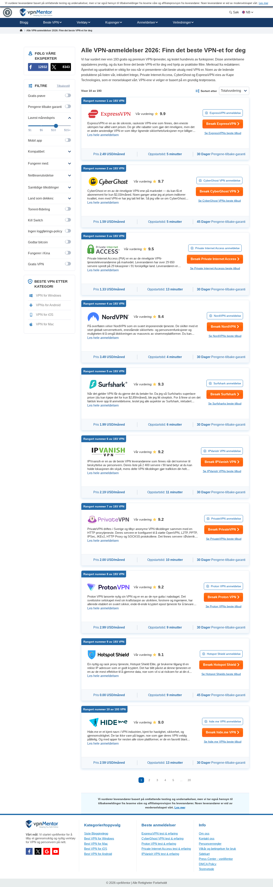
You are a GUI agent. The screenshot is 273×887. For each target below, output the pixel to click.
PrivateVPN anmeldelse (226, 518)
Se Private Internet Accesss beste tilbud (215, 268)
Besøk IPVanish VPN (220, 462)
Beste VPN (51, 22)
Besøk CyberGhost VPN (218, 191)
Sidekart (204, 853)
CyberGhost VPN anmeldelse (221, 180)
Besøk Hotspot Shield (219, 664)
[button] (7, 12)
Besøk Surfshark (223, 394)
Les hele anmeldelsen (103, 135)
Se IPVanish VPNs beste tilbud (222, 471)
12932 (42, 67)
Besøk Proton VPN (222, 597)
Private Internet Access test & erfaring (166, 848)
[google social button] (46, 851)
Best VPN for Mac (96, 843)
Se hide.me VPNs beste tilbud (222, 741)
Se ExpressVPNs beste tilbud (222, 133)
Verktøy (82, 22)
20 (189, 780)
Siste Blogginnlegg (96, 833)
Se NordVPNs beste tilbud (225, 335)
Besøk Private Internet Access (213, 259)
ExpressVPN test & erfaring (159, 833)
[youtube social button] (55, 851)
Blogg (24, 22)
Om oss (204, 833)
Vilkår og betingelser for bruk (217, 848)
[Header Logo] (36, 12)
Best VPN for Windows (99, 838)
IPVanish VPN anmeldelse (224, 451)
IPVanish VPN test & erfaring (160, 853)
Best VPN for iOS (95, 848)
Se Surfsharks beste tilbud (224, 403)
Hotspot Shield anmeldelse (224, 653)
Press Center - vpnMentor (216, 858)
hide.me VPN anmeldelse (225, 721)
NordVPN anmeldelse (227, 315)
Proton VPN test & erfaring (158, 843)
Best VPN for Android (98, 853)
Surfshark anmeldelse (227, 383)
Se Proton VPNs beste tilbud (223, 606)
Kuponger (112, 22)
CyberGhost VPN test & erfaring (162, 838)
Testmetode (206, 869)
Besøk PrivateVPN (222, 529)
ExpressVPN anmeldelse (225, 112)
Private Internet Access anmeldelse (217, 248)
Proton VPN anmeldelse (226, 586)
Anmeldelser (146, 22)
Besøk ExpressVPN (221, 123)
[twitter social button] (38, 851)
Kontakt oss (206, 838)
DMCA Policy (207, 864)
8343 (66, 67)
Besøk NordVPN (223, 326)
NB (248, 12)
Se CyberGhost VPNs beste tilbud (219, 200)
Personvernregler (210, 843)
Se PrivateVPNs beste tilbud (223, 538)
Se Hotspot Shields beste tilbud (221, 674)
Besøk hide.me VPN (221, 732)
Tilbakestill (63, 85)
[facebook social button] (29, 851)
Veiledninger (182, 22)
